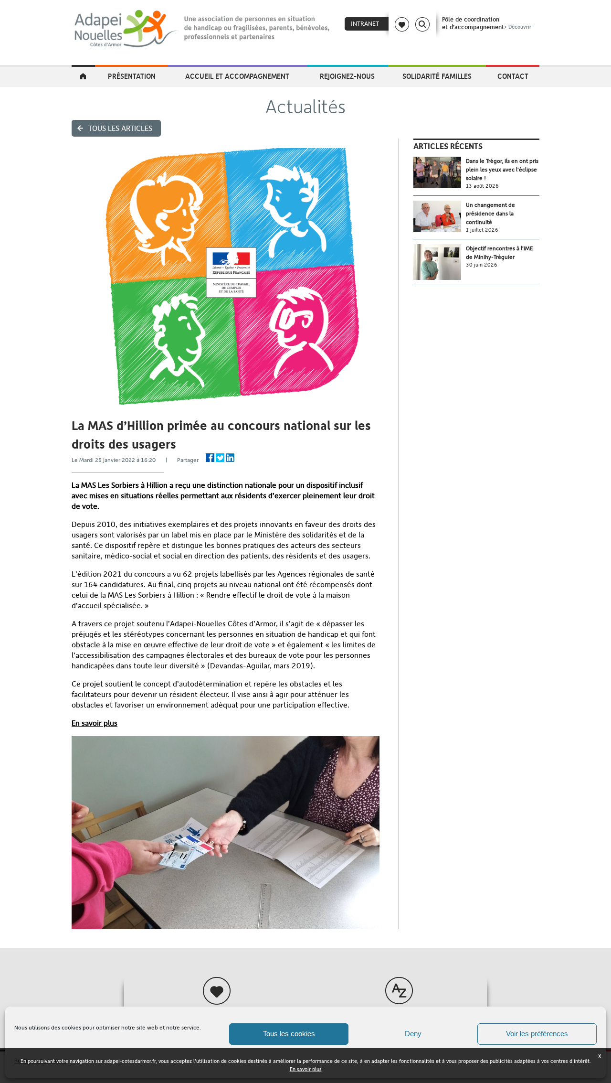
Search (422, 24)
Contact (512, 76)
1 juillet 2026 (482, 230)
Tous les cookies (289, 1033)
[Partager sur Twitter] (220, 457)
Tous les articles (120, 128)
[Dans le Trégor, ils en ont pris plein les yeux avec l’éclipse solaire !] (439, 172)
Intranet (365, 24)
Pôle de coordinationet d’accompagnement (486, 23)
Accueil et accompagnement (237, 76)
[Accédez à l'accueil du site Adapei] (83, 77)
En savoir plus (306, 1069)
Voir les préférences (537, 1033)
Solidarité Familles (437, 76)
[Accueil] (203, 29)
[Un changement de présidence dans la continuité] (439, 217)
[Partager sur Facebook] (210, 457)
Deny (413, 1033)
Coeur (402, 24)
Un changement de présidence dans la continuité (490, 213)
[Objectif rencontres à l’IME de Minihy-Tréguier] (439, 262)
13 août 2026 (482, 186)
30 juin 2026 (481, 265)
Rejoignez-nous (347, 76)
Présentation (132, 76)
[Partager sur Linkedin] (230, 457)
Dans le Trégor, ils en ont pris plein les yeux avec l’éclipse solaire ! (502, 170)
